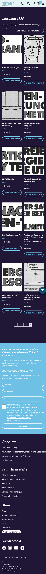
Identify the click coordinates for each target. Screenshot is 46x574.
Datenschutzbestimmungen (19, 417)
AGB (4, 523)
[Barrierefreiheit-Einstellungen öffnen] (42, 290)
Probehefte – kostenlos (11, 496)
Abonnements (8, 487)
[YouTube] (16, 548)
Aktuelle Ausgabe (9, 475)
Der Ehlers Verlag (9, 447)
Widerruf (6, 527)
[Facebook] (4, 548)
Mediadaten (7, 460)
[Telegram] (22, 548)
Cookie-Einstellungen (9, 571)
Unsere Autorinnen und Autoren (16, 456)
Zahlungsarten (8, 519)
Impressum (6, 564)
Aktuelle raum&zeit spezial (13, 479)
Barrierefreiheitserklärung (11, 568)
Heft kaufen (7, 483)
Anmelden (22, 426)
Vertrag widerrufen (11, 532)
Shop (4, 511)
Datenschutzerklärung (10, 566)
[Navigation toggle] (43, 4)
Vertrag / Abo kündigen (12, 492)
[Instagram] (10, 548)
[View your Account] (34, 4)
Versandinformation (10, 515)
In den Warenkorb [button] (12, 80)
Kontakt (4, 562)
